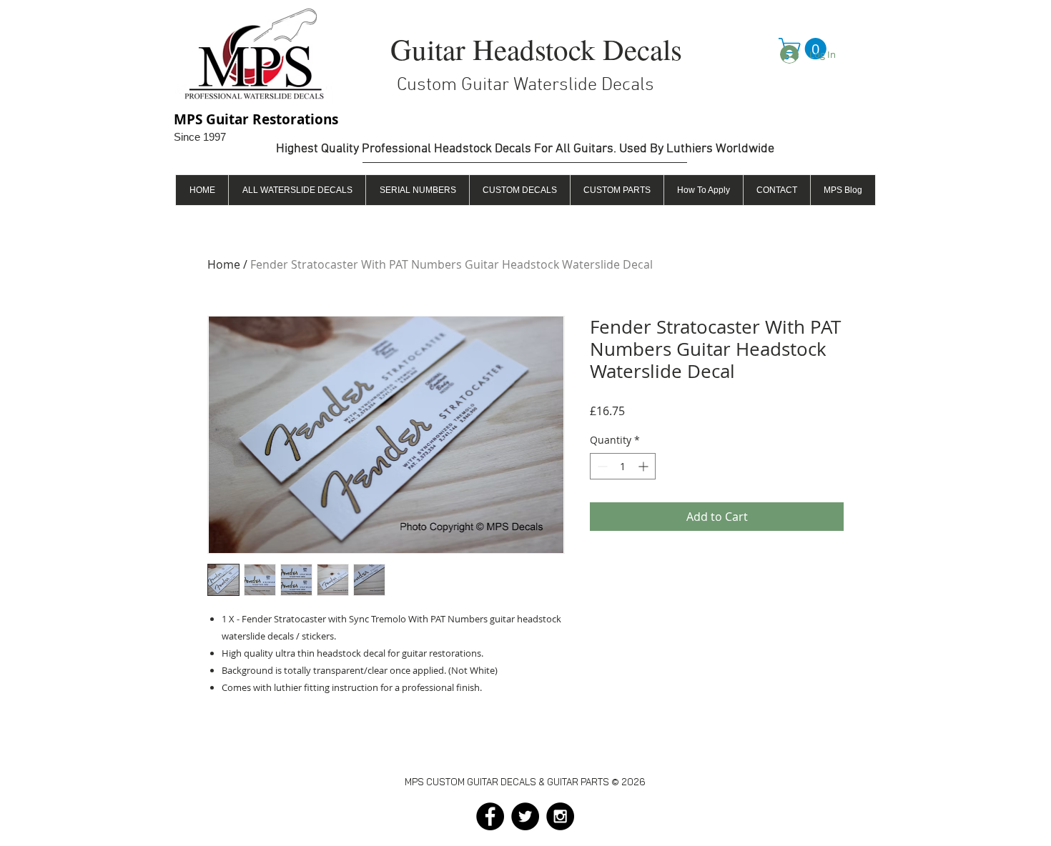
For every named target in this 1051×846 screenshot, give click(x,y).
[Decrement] (601, 466)
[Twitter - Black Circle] (525, 816)
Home (223, 264)
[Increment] (644, 466)
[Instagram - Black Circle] (560, 816)
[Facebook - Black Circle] (490, 816)
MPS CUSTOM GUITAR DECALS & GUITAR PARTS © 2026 (525, 781)
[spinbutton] (623, 466)
